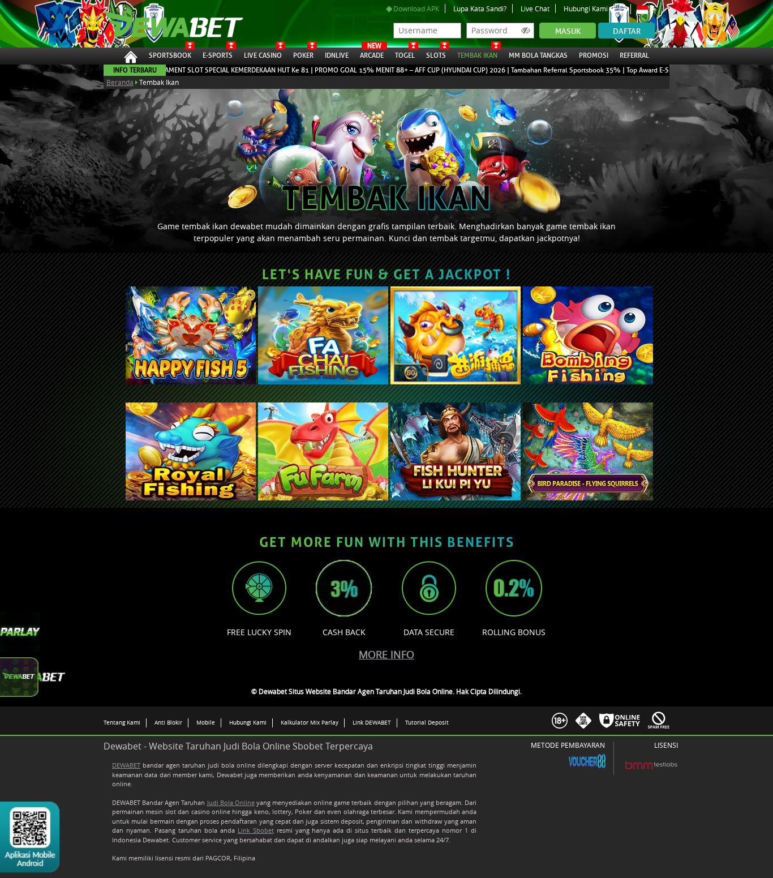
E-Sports (218, 55)
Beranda (120, 82)
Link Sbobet (256, 830)
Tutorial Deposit (427, 722)
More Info (386, 654)
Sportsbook (170, 55)
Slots (436, 55)
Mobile (205, 722)
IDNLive (337, 55)
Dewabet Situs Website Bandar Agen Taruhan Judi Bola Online (162, 24)
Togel (405, 55)
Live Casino (263, 55)
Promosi (593, 55)
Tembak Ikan (477, 55)
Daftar (627, 31)
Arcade (372, 54)
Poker (303, 55)
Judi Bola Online (231, 802)
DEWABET (126, 765)
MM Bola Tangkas (538, 55)
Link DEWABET (372, 722)
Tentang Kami (122, 722)
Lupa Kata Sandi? (479, 8)
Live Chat (535, 8)
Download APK (415, 8)
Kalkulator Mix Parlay (309, 722)
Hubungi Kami (586, 8)
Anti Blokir (168, 722)
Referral (634, 55)
